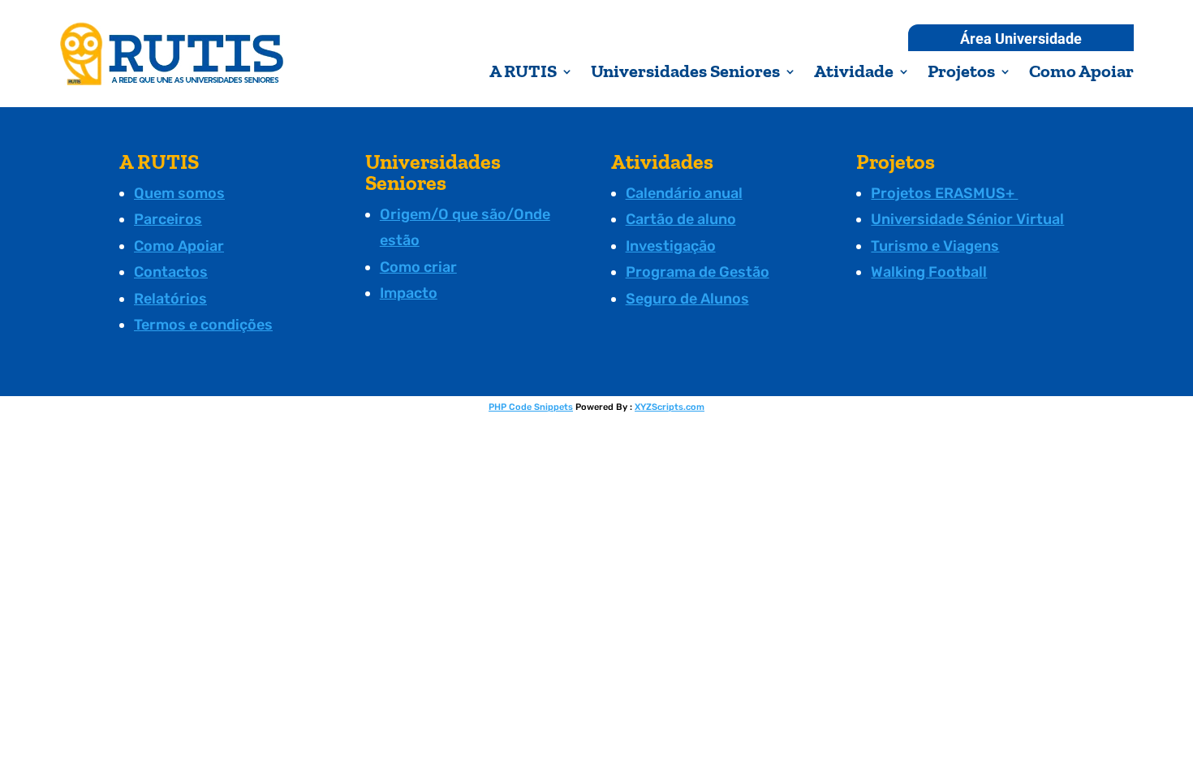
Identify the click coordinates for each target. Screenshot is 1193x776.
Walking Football (929, 272)
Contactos (171, 272)
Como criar (418, 267)
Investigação (671, 246)
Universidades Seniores (685, 74)
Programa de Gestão (697, 272)
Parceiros (168, 219)
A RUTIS (523, 74)
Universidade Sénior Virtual (967, 219)
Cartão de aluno (681, 219)
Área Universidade (1021, 40)
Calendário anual (684, 193)
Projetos (961, 74)
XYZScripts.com (669, 407)
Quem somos (179, 193)
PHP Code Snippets (531, 407)
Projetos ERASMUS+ (944, 193)
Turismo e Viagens (935, 246)
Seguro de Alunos (687, 299)
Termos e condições (203, 325)
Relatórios (170, 299)
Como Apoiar (1081, 74)
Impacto (408, 293)
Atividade (854, 74)
